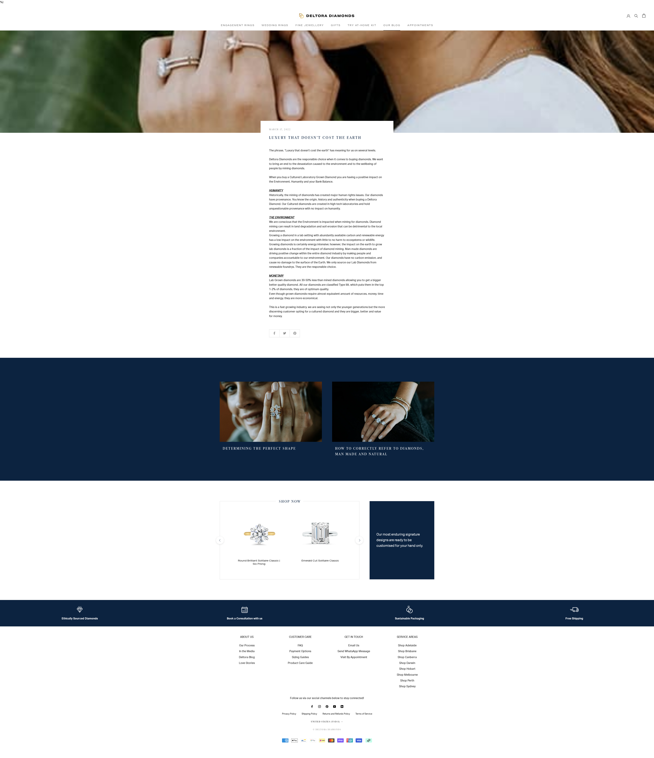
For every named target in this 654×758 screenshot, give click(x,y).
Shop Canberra (407, 657)
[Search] (636, 15)
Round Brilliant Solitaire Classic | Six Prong (259, 562)
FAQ (300, 645)
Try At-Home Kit (362, 25)
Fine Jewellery (309, 25)
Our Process (247, 645)
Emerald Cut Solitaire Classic (320, 560)
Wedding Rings (275, 25)
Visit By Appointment (353, 657)
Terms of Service (363, 714)
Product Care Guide (300, 663)
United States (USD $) (325, 721)
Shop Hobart (407, 668)
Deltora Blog (247, 657)
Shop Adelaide (407, 645)
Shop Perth (407, 680)
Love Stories (247, 663)
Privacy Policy (289, 714)
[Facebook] (312, 706)
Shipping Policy (309, 714)
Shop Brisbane (407, 651)
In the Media (247, 651)
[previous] (220, 540)
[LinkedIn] (342, 706)
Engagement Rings (238, 25)
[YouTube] (334, 706)
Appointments (420, 25)
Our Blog (391, 25)
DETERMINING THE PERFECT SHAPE (259, 448)
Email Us (353, 645)
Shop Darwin (407, 663)
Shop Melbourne (407, 674)
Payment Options (300, 651)
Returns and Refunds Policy (336, 714)
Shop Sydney (407, 686)
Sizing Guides (300, 657)
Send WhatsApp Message (354, 651)
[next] (359, 540)
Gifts (335, 25)
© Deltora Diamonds (327, 729)
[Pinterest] (327, 706)
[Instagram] (319, 706)
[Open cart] (643, 16)
